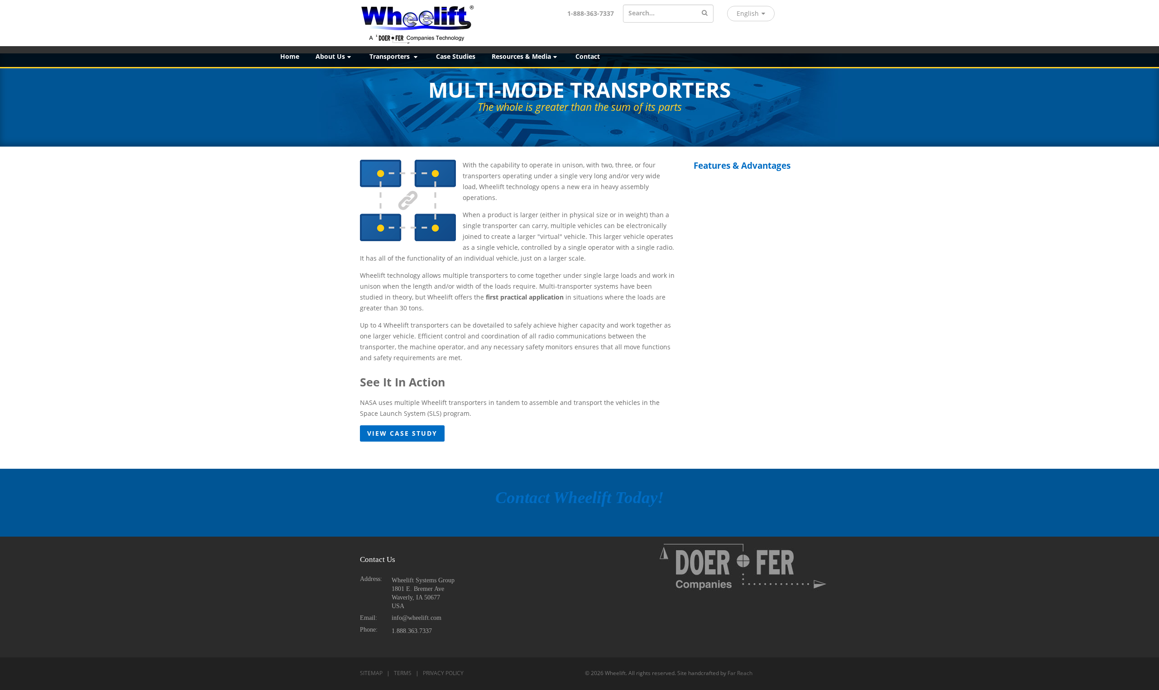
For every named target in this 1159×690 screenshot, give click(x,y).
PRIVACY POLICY (443, 673)
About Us (330, 56)
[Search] (704, 13)
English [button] (748, 13)
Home (289, 56)
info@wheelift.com (416, 617)
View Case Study (402, 433)
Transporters (390, 56)
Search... (641, 13)
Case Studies (455, 56)
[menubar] (715, 56)
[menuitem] (289, 56)
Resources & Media (521, 56)
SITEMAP (371, 673)
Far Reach (740, 673)
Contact (587, 56)
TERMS (403, 673)
